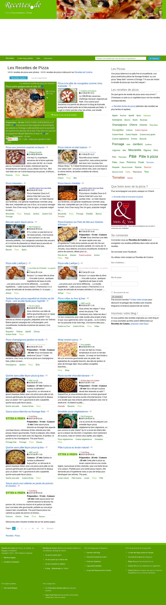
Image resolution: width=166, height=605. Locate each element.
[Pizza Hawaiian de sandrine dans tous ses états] (15, 192)
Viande (130, 178)
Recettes (10, 58)
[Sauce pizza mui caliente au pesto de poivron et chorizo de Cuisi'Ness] (15, 495)
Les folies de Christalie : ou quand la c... (41, 269)
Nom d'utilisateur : (118, 262)
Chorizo (37, 331)
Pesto (26, 516)
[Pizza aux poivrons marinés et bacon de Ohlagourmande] (15, 156)
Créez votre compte (139, 299)
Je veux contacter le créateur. (55, 564)
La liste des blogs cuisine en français (140, 552)
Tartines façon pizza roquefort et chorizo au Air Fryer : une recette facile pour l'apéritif (30, 299)
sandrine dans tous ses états (40, 188)
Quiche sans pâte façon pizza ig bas (25, 375)
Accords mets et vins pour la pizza (128, 196)
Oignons (147, 150)
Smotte (29, 13)
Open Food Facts (51, 595)
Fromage (9, 216)
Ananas (27, 213)
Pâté (101, 478)
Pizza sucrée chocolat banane (74, 375)
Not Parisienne (34, 226)
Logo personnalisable (94, 566)
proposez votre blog (139, 323)
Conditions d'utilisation (11, 562)
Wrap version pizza (68, 339)
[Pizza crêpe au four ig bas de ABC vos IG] (67, 307)
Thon (146, 171)
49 (38, 528)
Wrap (67, 370)
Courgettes (118, 129)
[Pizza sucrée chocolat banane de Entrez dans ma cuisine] (67, 384)
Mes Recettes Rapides (90, 229)
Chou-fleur (154, 125)
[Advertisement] (83, 37)
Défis (38, 58)
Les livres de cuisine (135, 557)
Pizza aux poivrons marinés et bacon (25, 147)
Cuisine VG (132, 566)
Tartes (127, 172)
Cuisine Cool (132, 570)
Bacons (25, 175)
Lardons (148, 144)
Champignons (11, 364)
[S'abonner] (47, 97)
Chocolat (61, 406)
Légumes (116, 150)
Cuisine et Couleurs (88, 90)
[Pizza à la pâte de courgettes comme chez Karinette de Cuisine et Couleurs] (67, 95)
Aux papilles (86, 344)
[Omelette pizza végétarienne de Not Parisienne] (67, 420)
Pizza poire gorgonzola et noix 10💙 (25, 86)
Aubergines (117, 119)
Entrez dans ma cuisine (90, 380)
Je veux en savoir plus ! (53, 555)
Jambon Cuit (47, 213)
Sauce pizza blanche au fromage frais (25, 411)
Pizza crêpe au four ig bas (71, 298)
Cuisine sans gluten (147, 134)
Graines (73, 255)
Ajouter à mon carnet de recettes (65, 115)
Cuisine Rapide (131, 134)
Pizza (17, 175)
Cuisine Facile (11, 334)
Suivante (50, 528)
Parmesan (123, 157)
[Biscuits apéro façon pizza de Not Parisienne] (15, 231)
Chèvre (60, 178)
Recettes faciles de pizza (124, 106)
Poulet (141, 162)
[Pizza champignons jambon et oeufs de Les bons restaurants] (15, 349)
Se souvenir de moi (121, 292)
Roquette (115, 167)
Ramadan (150, 162)
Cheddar (89, 213)
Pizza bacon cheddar (69, 183)
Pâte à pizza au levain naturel (73, 447)
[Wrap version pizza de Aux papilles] (67, 349)
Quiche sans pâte (12, 406)
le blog (47, 568)
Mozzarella (10, 213)
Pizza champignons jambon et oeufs (25, 339)
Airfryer (8, 293)
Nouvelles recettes (18, 78)
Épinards (143, 138)
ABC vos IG (85, 303)
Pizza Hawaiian (14, 183)
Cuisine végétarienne (84, 439)
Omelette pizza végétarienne (73, 411)
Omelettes (99, 439)
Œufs (38, 364)
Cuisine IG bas (78, 326)
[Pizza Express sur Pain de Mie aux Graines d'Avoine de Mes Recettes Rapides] (67, 233)
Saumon (147, 166)
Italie (128, 144)
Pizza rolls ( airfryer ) (16, 263)
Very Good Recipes (10, 588)
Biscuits (9, 249)
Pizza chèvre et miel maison (72, 147)
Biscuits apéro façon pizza (19, 222)
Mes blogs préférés (26, 58)
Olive (155, 150)
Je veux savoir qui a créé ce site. (56, 559)
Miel (75, 178)
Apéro (24, 249)
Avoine (97, 255)
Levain (86, 478)
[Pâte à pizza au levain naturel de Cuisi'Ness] (67, 456)
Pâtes (114, 162)
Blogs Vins (131, 561)
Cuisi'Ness (33, 416)
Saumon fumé (117, 172)
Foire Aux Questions (94, 561)
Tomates (61, 216)
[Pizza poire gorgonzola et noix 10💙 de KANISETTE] (25, 103)
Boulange (143, 120)
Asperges (147, 115)
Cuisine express (85, 255)
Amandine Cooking (88, 152)
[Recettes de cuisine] (23, 5)
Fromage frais (11, 442)
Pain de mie (62, 255)
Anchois (123, 115)
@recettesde (56, 568)
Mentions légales (10, 557)
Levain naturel (63, 478)
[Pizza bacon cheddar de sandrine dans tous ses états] (67, 192)
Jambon (36, 213)
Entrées (134, 138)
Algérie (115, 115)
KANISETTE (11, 119)
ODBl (125, 226)
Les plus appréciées (39, 78)
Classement (48, 58)
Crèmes (129, 130)
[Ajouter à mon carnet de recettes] (70, 86)
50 (43, 528)
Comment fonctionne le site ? (97, 557)
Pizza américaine (18, 13)
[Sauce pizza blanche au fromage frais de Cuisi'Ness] (15, 420)
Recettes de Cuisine (83, 72)
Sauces (39, 442)
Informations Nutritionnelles (57, 588)
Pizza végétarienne (65, 439)
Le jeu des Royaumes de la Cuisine (99, 570)
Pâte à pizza (76, 478)
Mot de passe (116, 277)
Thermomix (137, 171)
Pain (67, 257)
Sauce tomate (127, 167)
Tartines (19, 331)
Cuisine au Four (64, 326)
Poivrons (9, 175)
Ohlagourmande (35, 152)
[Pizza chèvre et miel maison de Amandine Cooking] (67, 156)
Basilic (135, 120)
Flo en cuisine (34, 305)
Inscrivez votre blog (93, 552)
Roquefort (9, 331)
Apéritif (28, 331)
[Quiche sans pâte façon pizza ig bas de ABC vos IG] (15, 384)
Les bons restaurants (37, 344)
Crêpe (96, 326)
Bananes (71, 406)
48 (33, 528)
